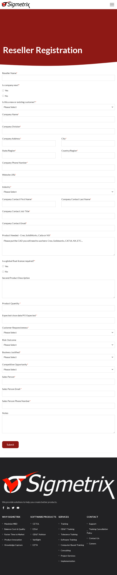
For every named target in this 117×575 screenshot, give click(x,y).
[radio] (58, 90)
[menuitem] (10, 524)
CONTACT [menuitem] (92, 516)
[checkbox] (58, 93)
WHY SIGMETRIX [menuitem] (11, 516)
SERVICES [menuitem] (63, 516)
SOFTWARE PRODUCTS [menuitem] (43, 516)
